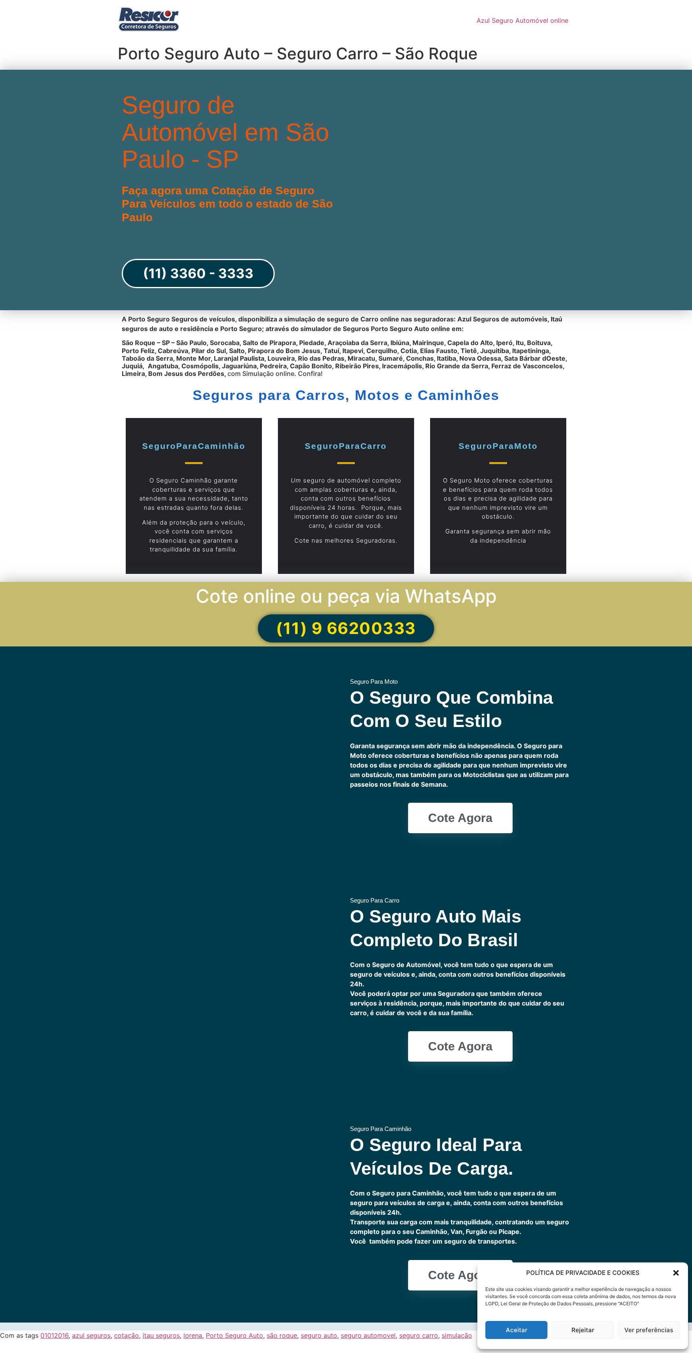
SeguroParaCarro (346, 445)
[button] (676, 1273)
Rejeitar (582, 1330)
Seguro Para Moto (374, 681)
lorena (192, 1335)
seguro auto (319, 1335)
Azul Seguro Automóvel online (522, 20)
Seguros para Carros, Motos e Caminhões (346, 395)
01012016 (54, 1335)
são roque (282, 1335)
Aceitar (516, 1330)
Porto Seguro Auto (234, 1335)
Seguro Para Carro (374, 900)
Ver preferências (648, 1330)
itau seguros (161, 1335)
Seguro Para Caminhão (380, 1128)
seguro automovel (368, 1335)
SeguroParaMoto (498, 445)
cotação (126, 1335)
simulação (457, 1335)
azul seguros (91, 1335)
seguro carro (418, 1335)
